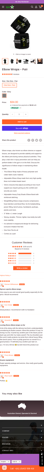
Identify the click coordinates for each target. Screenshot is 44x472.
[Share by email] (40, 140)
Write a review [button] (22, 268)
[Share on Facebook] (28, 140)
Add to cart (22, 122)
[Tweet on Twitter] (36, 140)
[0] (40, 7)
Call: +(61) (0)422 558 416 (22, 468)
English (3, 461)
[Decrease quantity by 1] (12, 114)
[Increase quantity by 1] (26, 114)
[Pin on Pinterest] (32, 140)
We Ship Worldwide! (22, 2)
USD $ (15, 461)
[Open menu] (3, 7)
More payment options (22, 133)
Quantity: (5, 114)
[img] (5, 281)
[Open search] (32, 7)
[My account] (36, 7)
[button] (7, 74)
